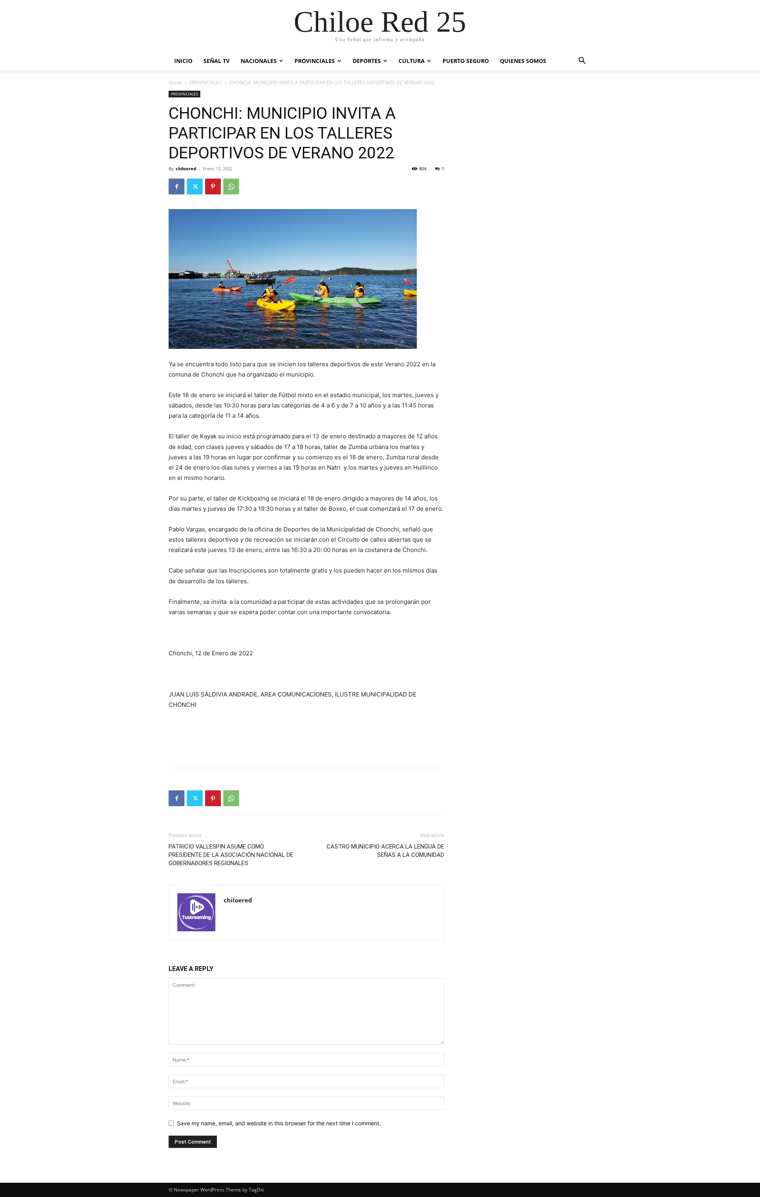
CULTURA (412, 61)
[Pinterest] (213, 186)
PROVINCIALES (314, 61)
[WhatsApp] (231, 186)
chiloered (186, 168)
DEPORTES (367, 61)
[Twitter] (195, 186)
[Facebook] (176, 186)
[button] (581, 61)
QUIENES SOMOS (523, 61)
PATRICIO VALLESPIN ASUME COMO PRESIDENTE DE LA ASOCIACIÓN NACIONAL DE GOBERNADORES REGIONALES (231, 855)
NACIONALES (259, 61)
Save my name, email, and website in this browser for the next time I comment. (279, 1123)
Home (175, 82)
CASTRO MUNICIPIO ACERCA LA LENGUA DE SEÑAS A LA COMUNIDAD (385, 850)
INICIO (183, 61)
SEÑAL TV (216, 61)
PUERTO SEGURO (466, 61)
